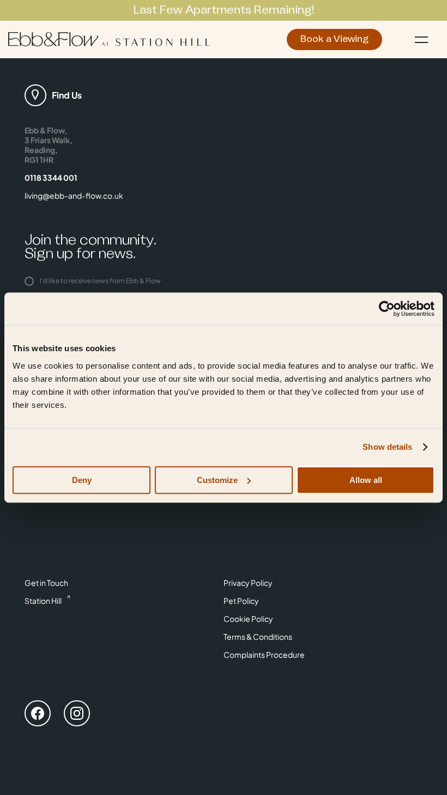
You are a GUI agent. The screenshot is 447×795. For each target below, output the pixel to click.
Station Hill (43, 601)
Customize (217, 480)
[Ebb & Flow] (109, 39)
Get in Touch (46, 583)
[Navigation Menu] (421, 39)
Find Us (67, 95)
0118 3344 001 (51, 177)
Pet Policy (241, 601)
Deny (82, 480)
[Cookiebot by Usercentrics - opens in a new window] (386, 309)
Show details (387, 446)
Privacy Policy (248, 583)
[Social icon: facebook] (38, 715)
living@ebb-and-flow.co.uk (74, 195)
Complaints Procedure (264, 654)
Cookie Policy (248, 618)
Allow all (365, 480)
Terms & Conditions (258, 636)
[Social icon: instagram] (77, 715)
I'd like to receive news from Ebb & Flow (100, 281)
